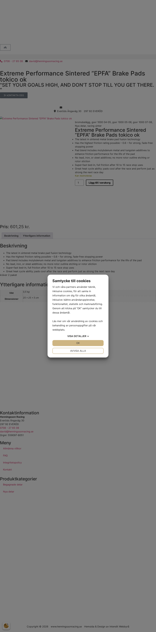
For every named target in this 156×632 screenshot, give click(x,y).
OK (78, 343)
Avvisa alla (78, 350)
